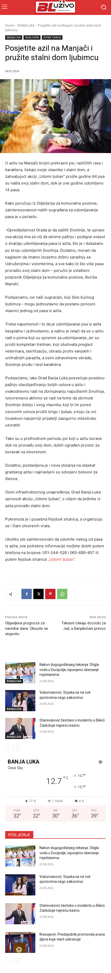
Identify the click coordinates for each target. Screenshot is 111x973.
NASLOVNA (32, 37)
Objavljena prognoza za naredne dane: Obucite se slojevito (26, 628)
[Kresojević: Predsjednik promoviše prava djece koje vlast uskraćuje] (20, 942)
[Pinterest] (50, 594)
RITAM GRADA (52, 37)
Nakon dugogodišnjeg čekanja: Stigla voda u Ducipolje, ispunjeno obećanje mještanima (69, 669)
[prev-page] (8, 747)
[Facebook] (26, 594)
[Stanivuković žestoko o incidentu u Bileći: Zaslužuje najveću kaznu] (20, 728)
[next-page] (16, 747)
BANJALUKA (26, 25)
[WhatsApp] (62, 594)
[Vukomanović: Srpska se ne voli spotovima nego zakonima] (20, 700)
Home (9, 25)
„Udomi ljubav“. (62, 559)
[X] (38, 594)
